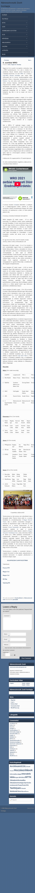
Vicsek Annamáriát (13, 527)
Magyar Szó (6, 571)
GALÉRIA (4, 47)
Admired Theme (30, 808)
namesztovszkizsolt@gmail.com (18, 667)
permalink (15, 599)
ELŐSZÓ (4, 15)
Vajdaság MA (6, 583)
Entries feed (14, 704)
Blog (3, 54)
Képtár (11, 735)
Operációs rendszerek (15, 744)
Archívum (12, 723)
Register (13, 700)
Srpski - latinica (26, 683)
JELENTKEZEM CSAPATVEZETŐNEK (17, 560)
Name (6, 634)
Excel (11, 727)
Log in (12, 702)
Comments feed (15, 706)
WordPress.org (15, 707)
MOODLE (12, 737)
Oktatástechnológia (15, 742)
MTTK (3, 23)
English (12, 683)
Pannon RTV (6, 568)
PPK (11, 747)
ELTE (3, 35)
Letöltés (5, 50)
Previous (6, 60)
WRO (21, 73)
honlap (16, 204)
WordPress (13, 755)
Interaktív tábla (14, 733)
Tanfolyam (12, 749)
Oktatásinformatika (15, 740)
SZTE (3, 27)
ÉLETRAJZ (5, 19)
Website (6, 644)
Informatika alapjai (14, 732)
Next (30, 60)
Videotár (12, 750)
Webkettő (12, 752)
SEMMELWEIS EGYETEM (8, 31)
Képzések (5, 39)
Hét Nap (5, 579)
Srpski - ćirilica (26, 685)
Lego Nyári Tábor (23, 355)
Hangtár (12, 728)
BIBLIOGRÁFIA (5, 43)
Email (6, 640)
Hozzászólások (19, 598)
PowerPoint (13, 745)
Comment (7, 615)
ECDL (11, 725)
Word (11, 754)
